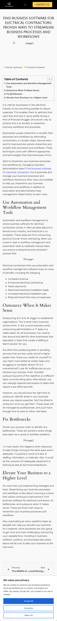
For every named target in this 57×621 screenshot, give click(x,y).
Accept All (28, 601)
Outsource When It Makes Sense (22, 90)
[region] (28, 598)
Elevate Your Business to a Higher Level (26, 97)
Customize (28, 608)
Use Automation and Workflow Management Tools (28, 85)
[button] (25, 4)
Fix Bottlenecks (14, 94)
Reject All (29, 615)
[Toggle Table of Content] (49, 79)
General (40, 67)
